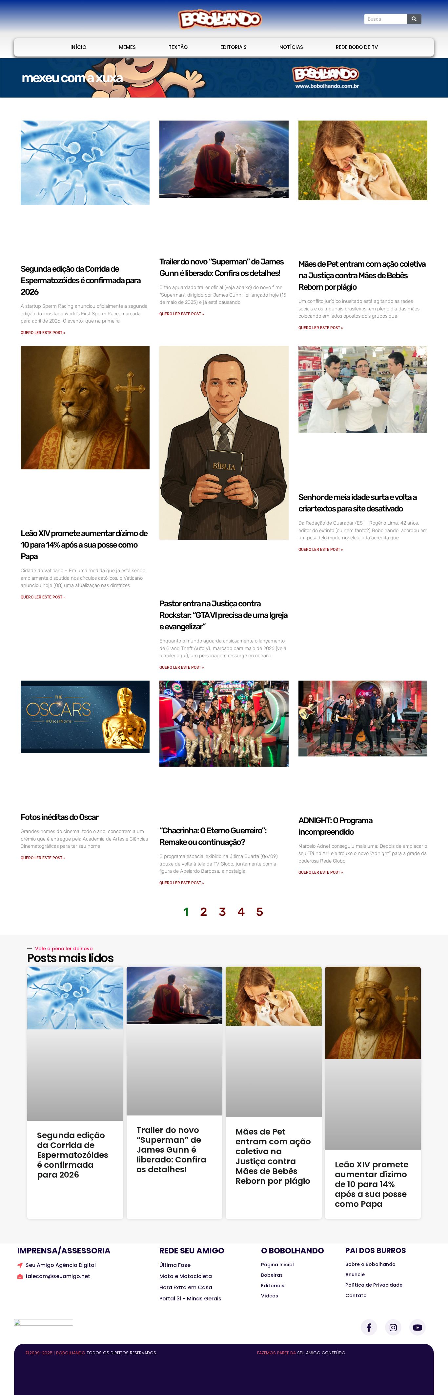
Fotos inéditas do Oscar (59, 817)
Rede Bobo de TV (357, 47)
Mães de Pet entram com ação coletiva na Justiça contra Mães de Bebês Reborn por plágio (361, 275)
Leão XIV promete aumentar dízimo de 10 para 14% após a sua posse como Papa (84, 545)
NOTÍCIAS (291, 47)
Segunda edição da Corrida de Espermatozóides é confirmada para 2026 (80, 280)
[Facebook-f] (369, 1327)
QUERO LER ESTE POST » (43, 332)
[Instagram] (393, 1327)
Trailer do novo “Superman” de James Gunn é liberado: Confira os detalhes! (171, 1149)
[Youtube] (417, 1327)
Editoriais (233, 47)
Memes (127, 47)
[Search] (414, 19)
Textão (178, 47)
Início (78, 47)
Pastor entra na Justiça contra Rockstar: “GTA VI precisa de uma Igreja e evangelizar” (223, 615)
